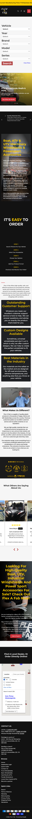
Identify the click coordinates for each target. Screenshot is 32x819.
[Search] (18, 11)
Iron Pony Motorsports (10, 697)
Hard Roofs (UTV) (6, 775)
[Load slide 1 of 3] (14, 103)
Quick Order (5, 766)
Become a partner (6, 781)
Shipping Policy (6, 800)
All (6, 679)
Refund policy (5, 796)
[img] (16, 525)
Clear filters (26, 63)
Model (6, 48)
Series (5, 55)
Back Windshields (6, 773)
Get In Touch (16, 636)
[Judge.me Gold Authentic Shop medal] (8, 468)
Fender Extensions (7, 777)
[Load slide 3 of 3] (17, 103)
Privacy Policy (5, 798)
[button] (12, 664)
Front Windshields (7, 771)
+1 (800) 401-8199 (21, 731)
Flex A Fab (12, 817)
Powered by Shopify (21, 817)
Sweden (8, 685)
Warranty (4, 794)
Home (3, 762)
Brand (6, 40)
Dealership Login (6, 764)
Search (7, 63)
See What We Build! (9, 99)
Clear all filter (7, 687)
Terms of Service (6, 792)
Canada (14, 679)
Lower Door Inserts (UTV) (9, 779)
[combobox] (18, 674)
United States (10, 682)
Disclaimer (4, 802)
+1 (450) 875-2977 (11, 729)
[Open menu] (29, 11)
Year (4, 33)
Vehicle (6, 25)
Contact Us (4, 768)
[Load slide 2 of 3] (16, 103)
